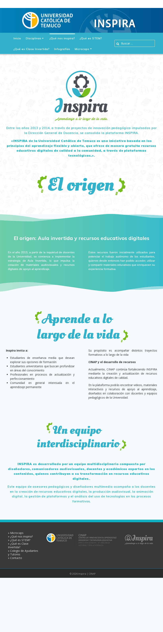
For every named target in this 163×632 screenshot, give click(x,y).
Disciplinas (33, 38)
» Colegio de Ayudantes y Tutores (23, 552)
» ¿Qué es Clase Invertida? (18, 545)
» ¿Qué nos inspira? (20, 536)
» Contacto (15, 558)
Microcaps (82, 49)
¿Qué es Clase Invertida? (31, 49)
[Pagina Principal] (47, 20)
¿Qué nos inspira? (62, 38)
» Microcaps (15, 533)
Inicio (17, 38)
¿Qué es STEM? (91, 38)
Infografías (62, 49)
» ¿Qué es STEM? (19, 540)
